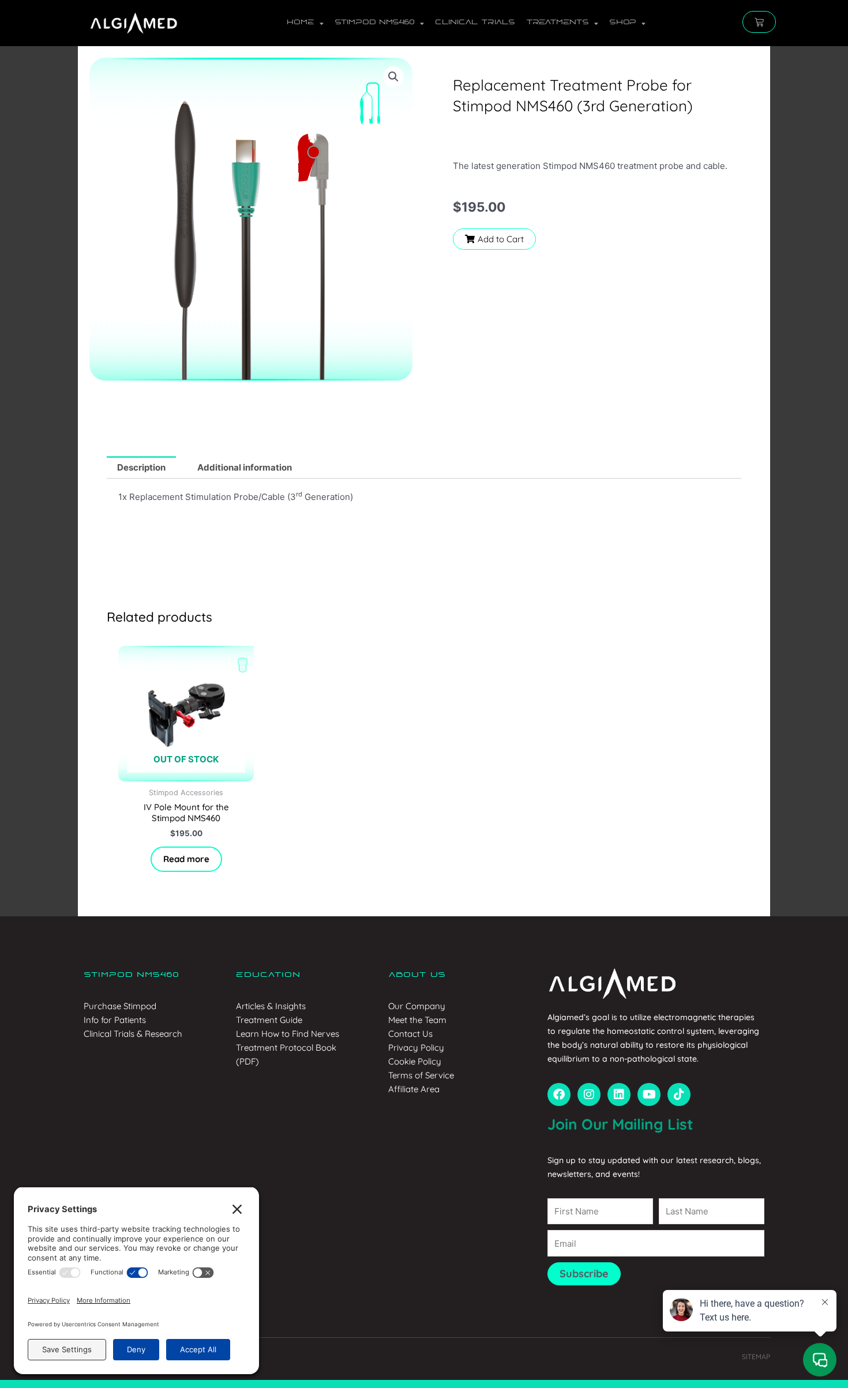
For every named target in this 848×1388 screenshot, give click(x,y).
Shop (622, 23)
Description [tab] (141, 467)
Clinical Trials (475, 23)
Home (300, 23)
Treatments (557, 23)
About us (416, 975)
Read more (186, 858)
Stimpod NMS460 (374, 23)
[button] (393, 76)
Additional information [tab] (244, 467)
